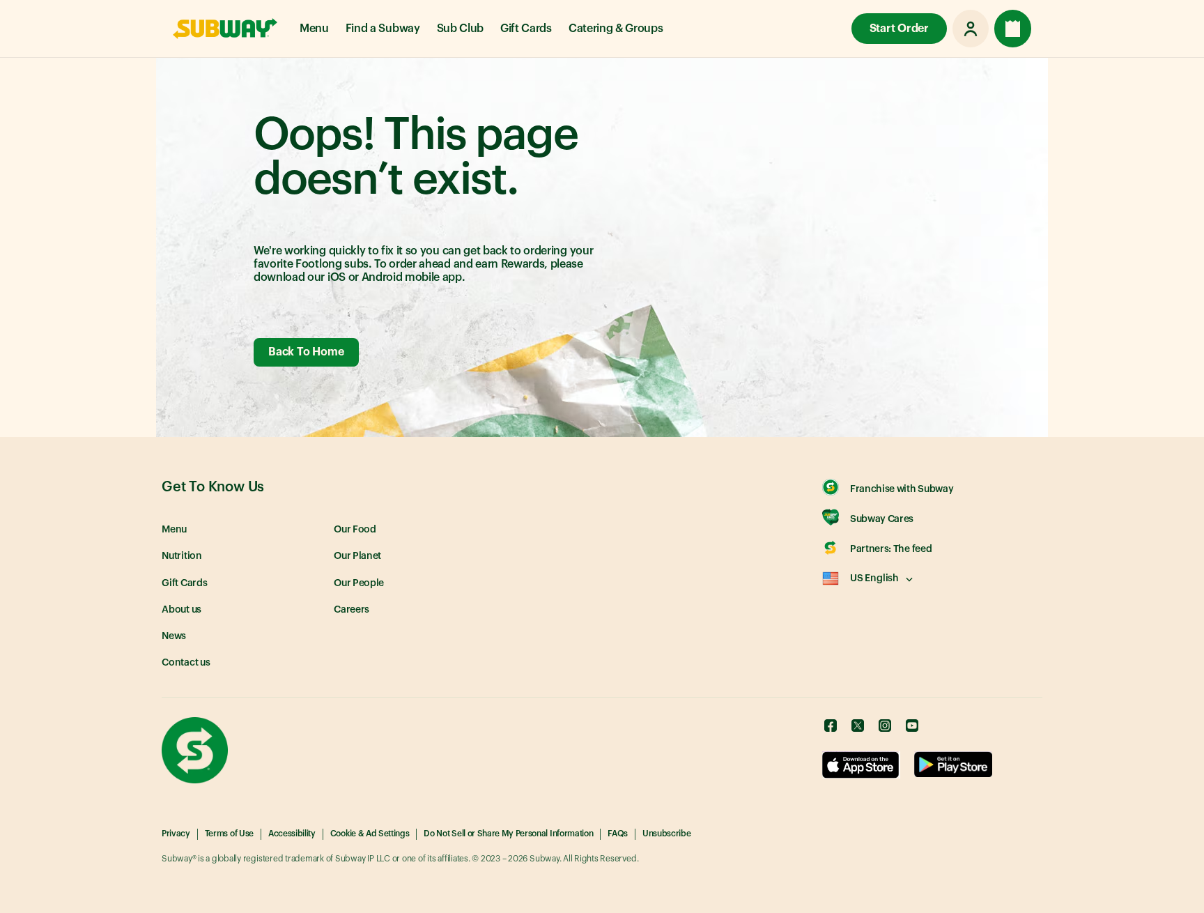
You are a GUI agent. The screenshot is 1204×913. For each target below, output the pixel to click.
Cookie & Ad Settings (370, 833)
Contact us (186, 663)
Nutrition (182, 556)
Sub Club (460, 28)
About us (181, 610)
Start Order (899, 28)
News (174, 636)
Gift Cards (526, 28)
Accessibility (292, 833)
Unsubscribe (666, 833)
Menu (314, 28)
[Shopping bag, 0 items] (1012, 28)
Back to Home (306, 352)
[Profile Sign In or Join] (970, 28)
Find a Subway (383, 28)
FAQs (618, 833)
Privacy (176, 833)
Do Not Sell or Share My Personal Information (508, 833)
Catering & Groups (616, 28)
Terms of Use (229, 833)
